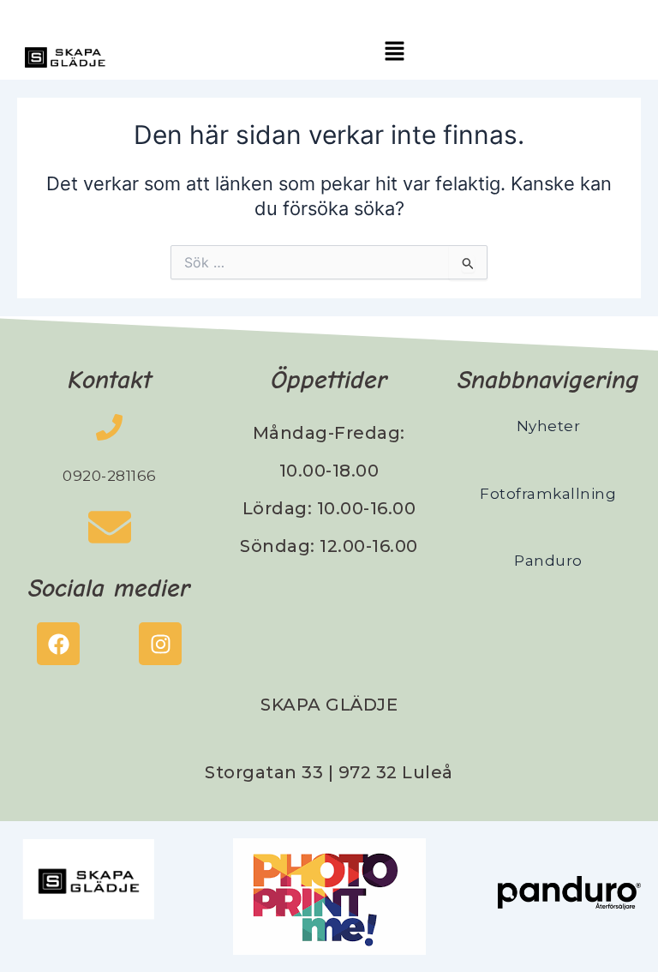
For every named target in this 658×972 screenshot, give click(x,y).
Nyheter (549, 426)
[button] (395, 51)
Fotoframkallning (548, 493)
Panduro (548, 560)
